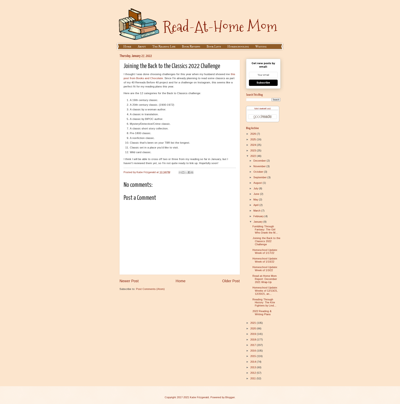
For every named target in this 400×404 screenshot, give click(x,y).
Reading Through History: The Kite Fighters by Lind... (264, 302)
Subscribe (263, 82)
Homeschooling (238, 47)
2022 (253, 156)
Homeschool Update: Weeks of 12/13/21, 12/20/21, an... (265, 290)
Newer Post (129, 281)
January (258, 221)
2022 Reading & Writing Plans (262, 313)
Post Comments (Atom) (150, 289)
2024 (253, 144)
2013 (253, 367)
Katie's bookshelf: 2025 (263, 109)
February (258, 216)
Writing (261, 47)
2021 (253, 322)
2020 (253, 328)
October (258, 171)
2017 (253, 345)
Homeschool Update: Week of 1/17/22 (265, 252)
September (260, 177)
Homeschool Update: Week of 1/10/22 (265, 260)
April (256, 205)
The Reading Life (163, 47)
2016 (253, 350)
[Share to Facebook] (189, 172)
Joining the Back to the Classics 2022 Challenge (266, 241)
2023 (253, 150)
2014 (253, 361)
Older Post (231, 281)
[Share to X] (186, 172)
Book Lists (214, 47)
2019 (253, 334)
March (257, 210)
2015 (253, 356)
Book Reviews (191, 47)
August (258, 182)
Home (127, 47)
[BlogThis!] (183, 172)
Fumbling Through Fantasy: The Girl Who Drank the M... (265, 229)
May (256, 199)
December (260, 160)
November (259, 166)
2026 (253, 133)
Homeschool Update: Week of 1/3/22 (265, 269)
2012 (253, 372)
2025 (253, 139)
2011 (253, 378)
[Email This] (180, 172)
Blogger (230, 397)
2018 (253, 339)
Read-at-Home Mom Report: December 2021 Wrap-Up (264, 279)
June (256, 193)
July (256, 188)
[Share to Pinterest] (192, 172)
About (142, 47)
